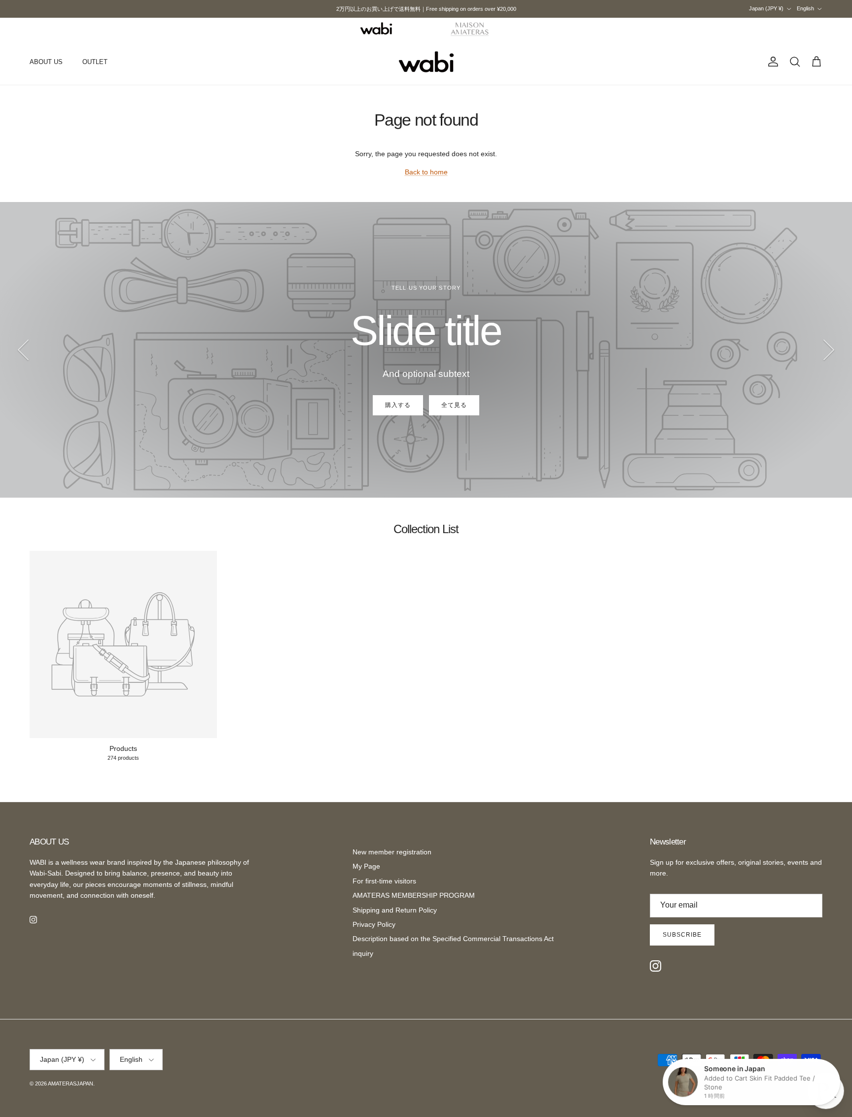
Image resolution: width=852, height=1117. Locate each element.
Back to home (426, 172)
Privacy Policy (374, 924)
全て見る (454, 405)
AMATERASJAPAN (70, 1083)
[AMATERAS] (470, 28)
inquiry (363, 953)
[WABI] (376, 28)
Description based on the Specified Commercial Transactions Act (453, 939)
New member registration (392, 852)
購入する (398, 405)
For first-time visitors (384, 881)
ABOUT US (46, 62)
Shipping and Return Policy (395, 910)
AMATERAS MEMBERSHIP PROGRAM (414, 895)
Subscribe (682, 934)
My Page (366, 866)
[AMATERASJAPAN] (426, 62)
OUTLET (94, 62)
